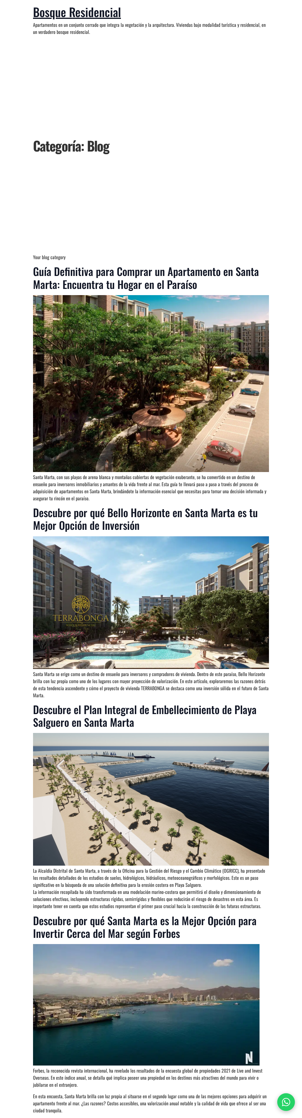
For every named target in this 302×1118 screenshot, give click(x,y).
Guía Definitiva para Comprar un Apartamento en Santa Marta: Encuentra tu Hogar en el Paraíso (146, 277)
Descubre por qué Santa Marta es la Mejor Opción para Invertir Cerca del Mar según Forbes (145, 927)
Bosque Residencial (77, 12)
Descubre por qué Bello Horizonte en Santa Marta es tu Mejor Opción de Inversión (145, 518)
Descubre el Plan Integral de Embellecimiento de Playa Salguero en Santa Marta (145, 715)
